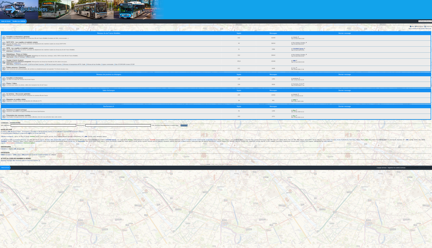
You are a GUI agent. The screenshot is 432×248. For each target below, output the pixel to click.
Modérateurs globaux (29, 143)
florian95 (150, 141)
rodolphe (272, 141)
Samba (416, 139)
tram (306, 141)
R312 (370, 139)
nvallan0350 (252, 141)
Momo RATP (308, 139)
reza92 (268, 141)
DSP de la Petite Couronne (36, 64)
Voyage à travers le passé (14, 60)
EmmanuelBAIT (160, 139)
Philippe (358, 139)
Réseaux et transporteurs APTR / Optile (74, 64)
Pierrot (363, 139)
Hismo (215, 139)
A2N (31, 139)
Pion (294, 110)
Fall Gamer (177, 139)
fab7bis (140, 141)
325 (28, 139)
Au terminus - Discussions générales (18, 94)
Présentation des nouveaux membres (18, 115)
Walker (22, 141)
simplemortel (286, 141)
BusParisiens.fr (108, 106)
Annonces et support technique (16, 110)
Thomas (90, 136)
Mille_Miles (297, 139)
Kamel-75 (236, 139)
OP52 (294, 100)
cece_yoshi (89, 141)
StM (419, 139)
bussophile (81, 141)
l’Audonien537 (212, 141)
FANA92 (295, 37)
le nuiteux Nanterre (186, 141)
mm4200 (232, 141)
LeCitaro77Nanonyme (260, 139)
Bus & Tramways (20, 57)
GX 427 (194, 139)
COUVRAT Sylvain (298, 48)
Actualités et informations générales (18, 37)
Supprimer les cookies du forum (396, 167)
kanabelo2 (166, 141)
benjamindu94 (59, 141)
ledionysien (195, 141)
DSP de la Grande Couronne (54, 64)
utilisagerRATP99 (318, 141)
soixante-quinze (295, 141)
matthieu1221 (225, 141)
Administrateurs (10, 143)
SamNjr (411, 139)
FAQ (413, 26)
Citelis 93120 (123, 139)
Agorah (42, 139)
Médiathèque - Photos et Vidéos (16, 54)
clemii (107, 141)
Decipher (146, 139)
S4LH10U (399, 139)
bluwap (27, 136)
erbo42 (37, 136)
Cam (118, 139)
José (223, 139)
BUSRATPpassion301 (73, 139)
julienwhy (160, 141)
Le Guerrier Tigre (249, 139)
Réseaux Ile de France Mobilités (108, 33)
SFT (83, 136)
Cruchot (32, 136)
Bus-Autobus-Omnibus (299, 42)
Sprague (19, 149)
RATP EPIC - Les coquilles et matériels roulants (22, 42)
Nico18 (314, 139)
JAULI (55, 136)
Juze (294, 68)
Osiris (324, 139)
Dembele (152, 139)
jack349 (51, 136)
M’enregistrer (420, 26)
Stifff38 (423, 139)
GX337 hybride (44, 136)
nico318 (243, 141)
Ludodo (281, 139)
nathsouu (237, 141)
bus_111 (75, 141)
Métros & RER (31, 57)
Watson (104, 136)
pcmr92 (258, 141)
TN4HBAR (4, 141)
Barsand (82, 139)
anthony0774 (38, 141)
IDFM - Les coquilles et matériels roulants (20, 48)
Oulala (328, 139)
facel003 (144, 141)
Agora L (11, 149)
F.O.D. (167, 139)
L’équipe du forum (382, 167)
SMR (294, 60)
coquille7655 (120, 141)
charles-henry (96, 141)
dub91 (126, 141)
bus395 (70, 141)
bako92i (53, 141)
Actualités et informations (14, 78)
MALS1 (286, 139)
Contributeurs (17, 45)
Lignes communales (108, 64)
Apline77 (64, 139)
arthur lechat (46, 141)
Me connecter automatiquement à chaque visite (165, 125)
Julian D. (227, 139)
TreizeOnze (16, 141)
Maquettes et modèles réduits (16, 99)
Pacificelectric (77, 136)
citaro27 (103, 141)
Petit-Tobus (352, 139)
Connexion (429, 26)
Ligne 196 (269, 139)
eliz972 (131, 141)
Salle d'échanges (109, 90)
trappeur (311, 141)
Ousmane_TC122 (298, 84)
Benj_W (23, 136)
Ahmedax (47, 139)
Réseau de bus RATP (21, 64)
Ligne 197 (275, 139)
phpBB (208, 164)
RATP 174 (375, 139)
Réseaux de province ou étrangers (108, 74)
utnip (94, 136)
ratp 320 (263, 141)
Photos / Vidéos (11, 83)
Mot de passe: (81, 125)
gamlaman (296, 78)
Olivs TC (319, 139)
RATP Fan (387, 139)
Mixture (302, 139)
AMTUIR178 (36, 139)
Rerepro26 (393, 139)
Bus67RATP (101, 139)
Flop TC (183, 139)
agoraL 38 (17, 136)
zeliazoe (53, 154)
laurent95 (70, 136)
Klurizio (65, 136)
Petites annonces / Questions (16, 67)
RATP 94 (380, 139)
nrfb (247, 141)
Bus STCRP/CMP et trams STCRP (125, 64)
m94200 (219, 141)
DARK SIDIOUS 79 (138, 139)
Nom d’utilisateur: (5, 125)
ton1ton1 (302, 141)
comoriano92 (113, 141)
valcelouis (99, 136)
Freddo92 (189, 139)
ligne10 (206, 141)
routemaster (279, 141)
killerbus (60, 136)
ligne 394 (201, 141)
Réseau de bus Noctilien (94, 64)
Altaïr (52, 139)
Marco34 (290, 139)
